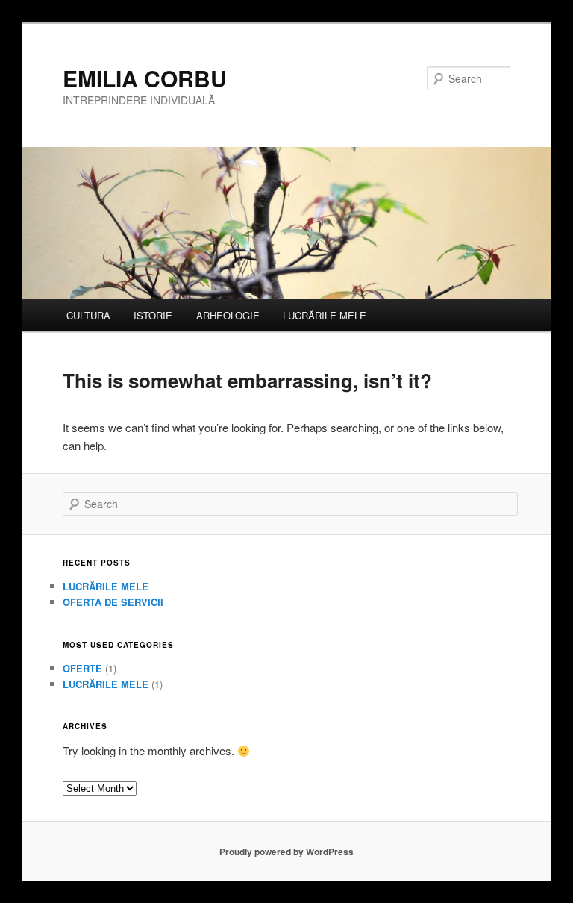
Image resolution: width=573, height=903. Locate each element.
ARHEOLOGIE (228, 315)
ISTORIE (153, 315)
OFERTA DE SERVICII (113, 602)
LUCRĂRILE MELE (324, 315)
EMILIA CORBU (145, 78)
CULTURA (88, 315)
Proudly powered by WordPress (286, 851)
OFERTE (82, 668)
